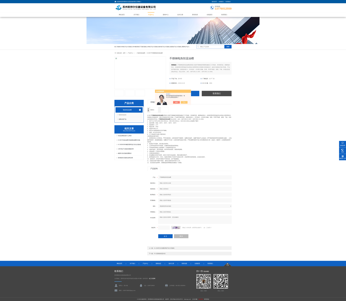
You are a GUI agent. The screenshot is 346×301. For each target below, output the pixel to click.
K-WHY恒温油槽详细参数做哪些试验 (129, 140)
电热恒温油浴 (122, 114)
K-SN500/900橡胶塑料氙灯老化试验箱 (129, 144)
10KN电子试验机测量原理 (126, 149)
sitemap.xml (187, 299)
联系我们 (228, 1)
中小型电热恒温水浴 (159, 253)
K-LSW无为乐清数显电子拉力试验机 (164, 248)
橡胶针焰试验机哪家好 (125, 153)
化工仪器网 (152, 278)
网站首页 (122, 14)
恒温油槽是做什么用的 (125, 135)
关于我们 (136, 14)
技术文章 (180, 14)
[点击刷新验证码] (175, 227)
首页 (124, 53)
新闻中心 (166, 14)
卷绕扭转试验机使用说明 (125, 157)
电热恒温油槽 (141, 53)
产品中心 (151, 14)
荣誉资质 (195, 14)
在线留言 (221, 1)
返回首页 (214, 1)
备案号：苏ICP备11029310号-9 (174, 299)
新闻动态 (158, 263)
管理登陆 (206, 299)
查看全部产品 (122, 119)
